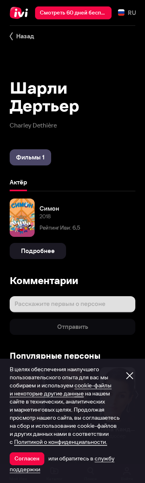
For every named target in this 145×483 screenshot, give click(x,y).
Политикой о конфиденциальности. (60, 442)
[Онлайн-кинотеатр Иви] (21, 13)
